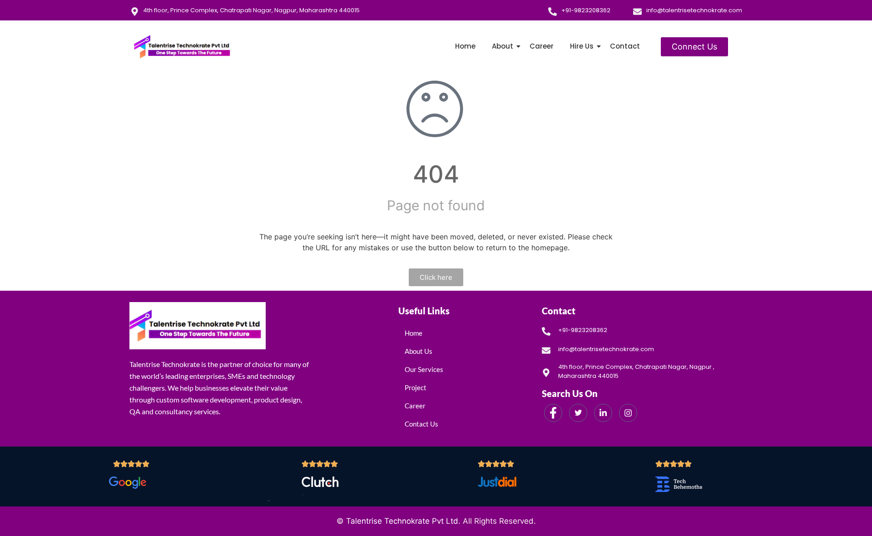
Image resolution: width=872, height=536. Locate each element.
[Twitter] (578, 413)
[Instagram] (628, 413)
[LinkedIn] (603, 413)
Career (542, 46)
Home (465, 46)
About (502, 46)
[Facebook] (553, 413)
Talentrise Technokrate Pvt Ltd (402, 521)
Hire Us (582, 46)
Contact (625, 46)
